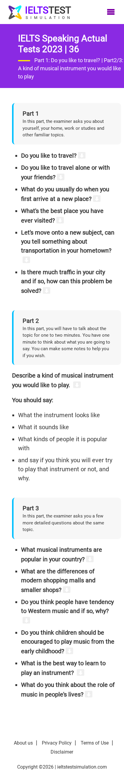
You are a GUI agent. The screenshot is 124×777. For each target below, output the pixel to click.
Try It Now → (61, 426)
